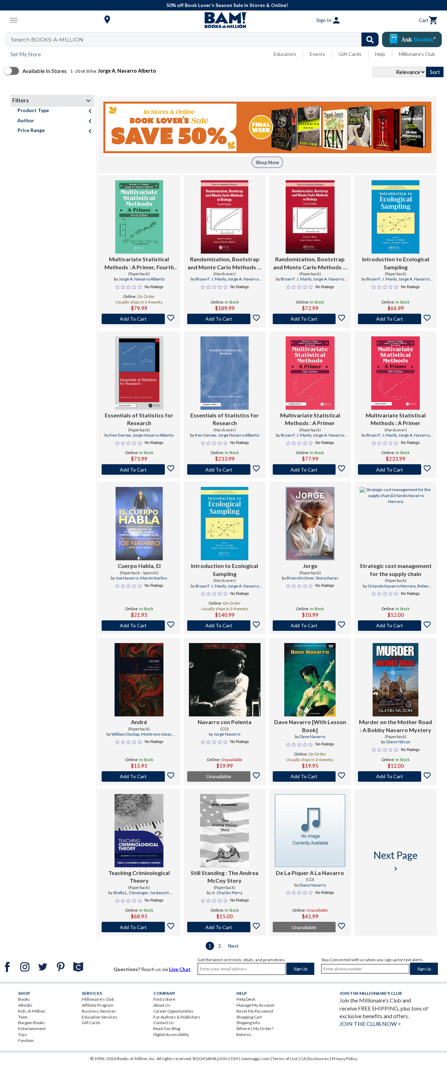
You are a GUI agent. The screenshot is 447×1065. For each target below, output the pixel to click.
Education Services (99, 1017)
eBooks (25, 1005)
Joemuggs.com (255, 1058)
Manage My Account (255, 1005)
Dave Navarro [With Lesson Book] (310, 725)
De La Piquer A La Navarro (310, 872)
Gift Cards (350, 54)
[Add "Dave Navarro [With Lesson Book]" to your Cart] (310, 776)
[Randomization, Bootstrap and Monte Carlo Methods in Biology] (224, 216)
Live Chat (180, 969)
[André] (139, 679)
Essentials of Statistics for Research (139, 419)
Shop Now (267, 162)
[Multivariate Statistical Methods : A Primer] (310, 373)
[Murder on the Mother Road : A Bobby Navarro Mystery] (395, 679)
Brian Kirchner (300, 578)
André (139, 721)
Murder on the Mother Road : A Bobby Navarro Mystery (395, 725)
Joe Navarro (127, 578)
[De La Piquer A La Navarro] (310, 830)
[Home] (223, 20)
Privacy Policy (344, 1058)
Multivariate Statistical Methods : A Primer (310, 419)
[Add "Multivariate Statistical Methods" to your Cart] (139, 319)
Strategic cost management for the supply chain (396, 569)
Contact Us (163, 1022)
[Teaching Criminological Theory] (139, 830)
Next (233, 946)
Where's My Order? (254, 1028)
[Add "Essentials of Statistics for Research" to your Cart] (139, 469)
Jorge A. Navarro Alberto (141, 279)
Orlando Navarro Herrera (392, 586)
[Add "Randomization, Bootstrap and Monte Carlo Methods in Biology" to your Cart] (224, 319)
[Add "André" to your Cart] (139, 776)
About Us (161, 1005)
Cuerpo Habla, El (139, 565)
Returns (243, 1034)
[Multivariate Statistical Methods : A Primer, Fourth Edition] (138, 216)
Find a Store (164, 999)
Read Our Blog (166, 1028)
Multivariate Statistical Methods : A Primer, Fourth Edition (139, 263)
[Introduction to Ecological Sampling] (395, 216)
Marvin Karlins (153, 578)
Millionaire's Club (417, 54)
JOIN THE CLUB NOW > (370, 1023)
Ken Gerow (120, 435)
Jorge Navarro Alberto (153, 435)
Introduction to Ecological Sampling (395, 263)
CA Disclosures (314, 1058)
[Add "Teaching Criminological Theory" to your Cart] (139, 927)
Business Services (99, 1011)
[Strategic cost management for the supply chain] (395, 523)
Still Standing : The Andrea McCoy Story (224, 876)
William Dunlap (125, 734)
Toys (22, 1034)
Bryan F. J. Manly (211, 279)
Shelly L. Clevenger (130, 892)
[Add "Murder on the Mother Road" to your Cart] (395, 776)
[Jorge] (310, 523)
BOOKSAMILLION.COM (215, 1058)
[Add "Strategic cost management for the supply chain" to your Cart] (395, 625)
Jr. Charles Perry (227, 892)
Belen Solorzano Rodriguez (402, 588)
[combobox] (196, 39)
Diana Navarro (312, 885)
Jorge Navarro (227, 734)
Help (380, 54)
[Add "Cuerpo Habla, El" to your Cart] (139, 625)
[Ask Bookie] (412, 39)
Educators (285, 54)
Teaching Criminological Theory (139, 876)
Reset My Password (254, 1011)
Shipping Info (248, 1022)
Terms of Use (285, 1058)
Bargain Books (31, 1022)
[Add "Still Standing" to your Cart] (224, 927)
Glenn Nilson (398, 741)
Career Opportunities (173, 1011)
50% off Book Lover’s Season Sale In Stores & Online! (227, 5)
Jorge (310, 565)
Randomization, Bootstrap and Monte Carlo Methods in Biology (225, 263)
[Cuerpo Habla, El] (139, 523)
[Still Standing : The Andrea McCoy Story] (224, 830)
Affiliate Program (97, 1005)
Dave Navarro (312, 736)
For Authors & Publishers (176, 1017)
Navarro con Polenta (224, 721)
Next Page (396, 861)
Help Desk (245, 999)
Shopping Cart (249, 1017)
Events (317, 54)
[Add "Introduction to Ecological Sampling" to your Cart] (395, 319)
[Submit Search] (370, 39)
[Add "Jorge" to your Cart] (310, 625)
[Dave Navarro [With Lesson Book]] (310, 679)
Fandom (26, 1040)
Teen (23, 1017)
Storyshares (327, 578)
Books (24, 999)
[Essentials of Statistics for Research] (139, 373)
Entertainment (32, 1028)
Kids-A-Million (31, 1011)
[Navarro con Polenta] (224, 679)
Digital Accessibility (171, 1034)
